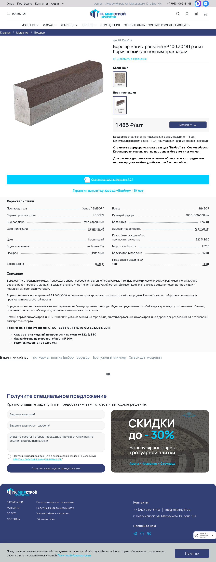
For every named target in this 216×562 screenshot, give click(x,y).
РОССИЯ (98, 215)
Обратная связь (45, 519)
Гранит (204, 222)
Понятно (192, 553)
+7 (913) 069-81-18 (179, 3)
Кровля (87, 25)
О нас (10, 3)
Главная (5, 32)
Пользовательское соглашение (55, 502)
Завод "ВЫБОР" (93, 208)
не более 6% (95, 246)
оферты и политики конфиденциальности (37, 459)
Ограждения (110, 25)
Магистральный (94, 222)
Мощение (28, 25)
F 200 (205, 246)
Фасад (48, 25)
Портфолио (24, 3)
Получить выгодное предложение (56, 468)
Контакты (41, 3)
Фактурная (202, 228)
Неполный (97, 253)
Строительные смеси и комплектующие (155, 25)
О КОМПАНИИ (15, 502)
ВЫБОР (204, 208)
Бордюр (39, 32)
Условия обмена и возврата (53, 513)
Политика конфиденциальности (55, 507)
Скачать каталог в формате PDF (112, 179)
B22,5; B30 (202, 239)
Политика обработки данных (204, 535)
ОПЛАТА (11, 513)
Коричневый (96, 228)
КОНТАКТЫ (13, 507)
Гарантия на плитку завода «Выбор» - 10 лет (108, 190)
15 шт (205, 253)
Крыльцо (67, 25)
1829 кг (99, 263)
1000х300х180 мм (197, 215)
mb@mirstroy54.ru (178, 509)
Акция (55, 3)
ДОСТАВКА (13, 519)
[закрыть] (212, 535)
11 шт (205, 263)
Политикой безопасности (74, 555)
